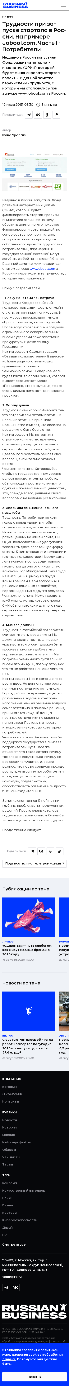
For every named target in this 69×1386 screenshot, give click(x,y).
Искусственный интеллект (24, 1190)
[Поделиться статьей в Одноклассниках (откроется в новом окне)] (47, 115)
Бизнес (8, 1205)
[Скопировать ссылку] (56, 115)
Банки (7, 1198)
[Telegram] (6, 1287)
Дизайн (8, 1227)
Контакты (10, 1101)
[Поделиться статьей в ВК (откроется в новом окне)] (38, 115)
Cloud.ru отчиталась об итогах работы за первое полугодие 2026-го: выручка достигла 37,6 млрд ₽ (27, 1046)
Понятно (34, 1376)
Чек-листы (11, 1157)
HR (4, 1235)
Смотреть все (14, 1244)
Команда (9, 1086)
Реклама (9, 1183)
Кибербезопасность (19, 1220)
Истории (9, 1127)
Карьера (9, 1212)
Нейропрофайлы (16, 1142)
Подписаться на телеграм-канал (33, 863)
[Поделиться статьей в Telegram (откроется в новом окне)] (29, 115)
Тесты (7, 1164)
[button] (63, 5)
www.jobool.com (42, 268)
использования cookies (22, 1354)
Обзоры (9, 1149)
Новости (9, 1120)
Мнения (8, 16)
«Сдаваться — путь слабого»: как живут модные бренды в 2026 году (27, 950)
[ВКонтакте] (16, 1287)
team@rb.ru (12, 1276)
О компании (12, 1094)
